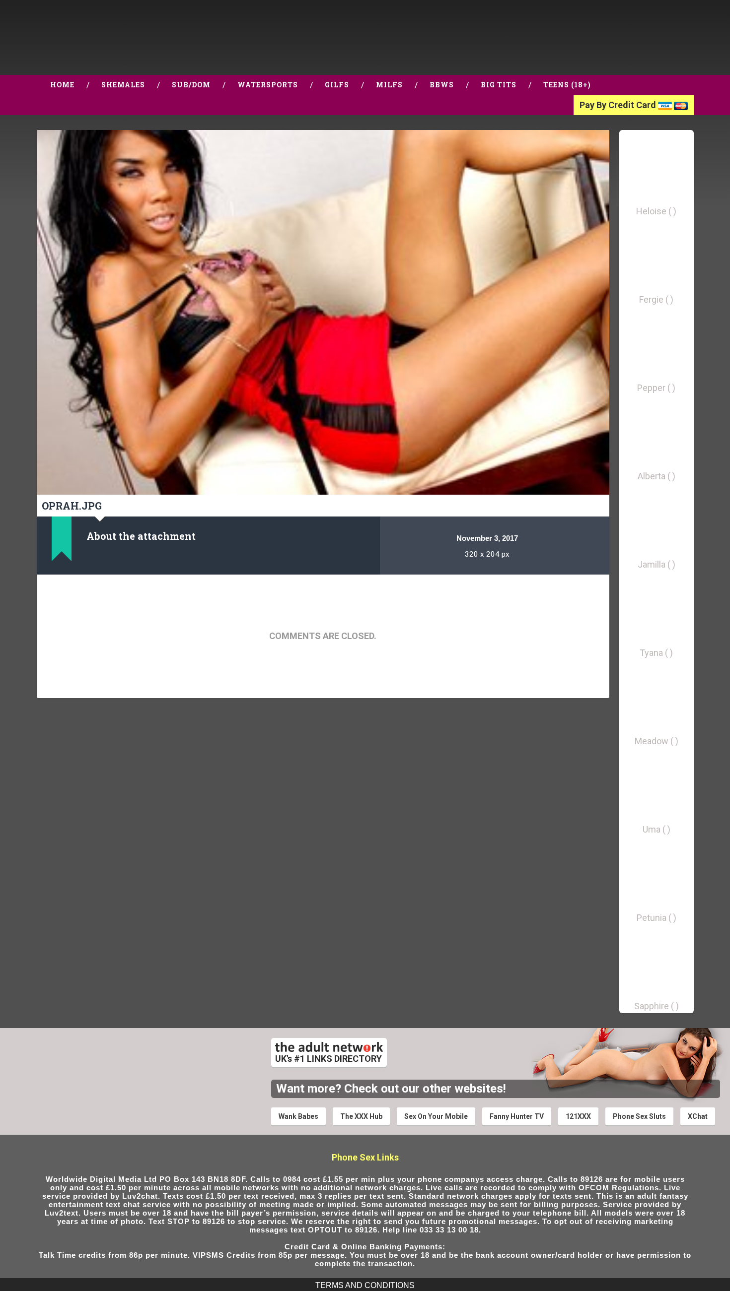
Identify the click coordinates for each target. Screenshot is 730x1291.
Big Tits (498, 84)
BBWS (442, 84)
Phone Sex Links (365, 1157)
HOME (62, 84)
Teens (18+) (567, 84)
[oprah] (323, 312)
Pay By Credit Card (619, 105)
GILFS (337, 84)
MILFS (389, 84)
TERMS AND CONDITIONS (365, 1285)
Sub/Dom (191, 84)
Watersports (267, 84)
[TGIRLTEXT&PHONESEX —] (98, 37)
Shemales (123, 84)
